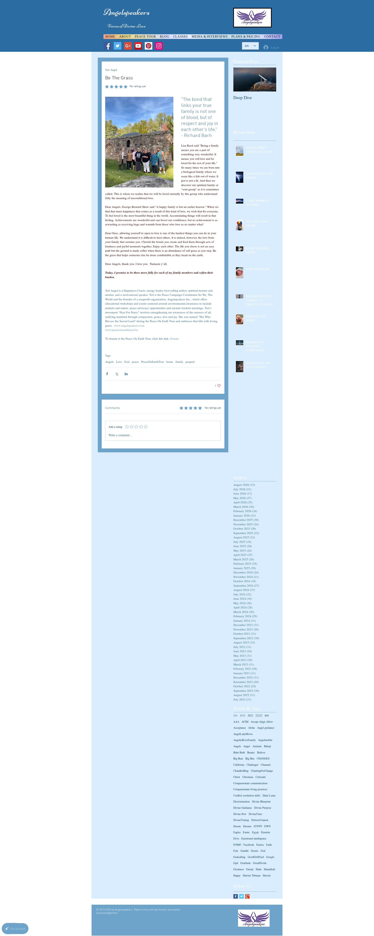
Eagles (237, 832)
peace (135, 361)
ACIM (245, 721)
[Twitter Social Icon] (117, 46)
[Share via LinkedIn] (126, 374)
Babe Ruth (239, 752)
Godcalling (239, 857)
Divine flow (239, 814)
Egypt (255, 832)
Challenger (252, 764)
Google (270, 857)
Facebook (248, 844)
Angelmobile (265, 740)
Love (119, 361)
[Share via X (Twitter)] (116, 374)
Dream (237, 826)
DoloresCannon (259, 820)
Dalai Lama (269, 795)
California (238, 764)
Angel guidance (265, 727)
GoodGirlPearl (256, 857)
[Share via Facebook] (107, 374)
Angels (109, 361)
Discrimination (241, 801)
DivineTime (255, 814)
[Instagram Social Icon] (159, 46)
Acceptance (239, 727)
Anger (246, 746)
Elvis (236, 838)
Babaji (267, 746)
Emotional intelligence (253, 838)
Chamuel (266, 764)
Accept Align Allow (262, 721)
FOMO (237, 844)
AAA (236, 721)
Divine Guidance (242, 807)
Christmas (247, 777)
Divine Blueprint (261, 801)
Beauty (251, 752)
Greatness (238, 869)
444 (267, 715)
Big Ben (249, 758)
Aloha (251, 727)
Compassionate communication (250, 783)
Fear (235, 851)
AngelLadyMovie (243, 734)
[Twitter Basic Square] (241, 896)
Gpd (235, 863)
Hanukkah (269, 869)
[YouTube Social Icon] (138, 46)
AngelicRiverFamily (244, 740)
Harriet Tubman (251, 875)
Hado (259, 869)
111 (235, 715)
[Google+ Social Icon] (128, 46)
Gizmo (254, 851)
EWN (267, 826)
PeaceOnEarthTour (152, 361)
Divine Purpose (262, 807)
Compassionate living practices (250, 789)
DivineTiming (241, 820)
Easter (246, 832)
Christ (236, 777)
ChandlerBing (241, 771)
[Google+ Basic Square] (247, 896)
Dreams (247, 826)
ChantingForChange (262, 771)
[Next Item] (270, 79)
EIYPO (258, 826)
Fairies (260, 844)
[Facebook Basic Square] (235, 896)
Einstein (265, 832)
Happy (237, 875)
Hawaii (267, 875)
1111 (242, 715)
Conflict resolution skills (246, 795)
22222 (258, 715)
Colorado (261, 777)
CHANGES (263, 758)
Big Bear (238, 758)
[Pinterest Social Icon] (148, 46)
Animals (257, 746)
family (179, 361)
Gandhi (245, 851)
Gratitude (245, 863)
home (169, 361)
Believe (261, 752)
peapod (190, 361)
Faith (269, 844)
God (127, 361)
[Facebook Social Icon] (107, 46)
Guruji (249, 869)
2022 (250, 715)
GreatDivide (259, 863)
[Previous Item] (239, 79)
